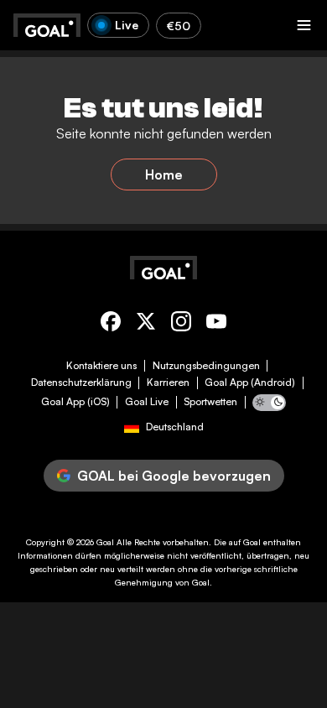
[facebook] (110, 324)
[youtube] (216, 324)
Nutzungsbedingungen (206, 366)
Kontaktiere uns (101, 366)
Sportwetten (210, 402)
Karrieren (168, 382)
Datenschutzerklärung (81, 382)
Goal (105, 542)
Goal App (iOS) (75, 402)
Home (164, 174)
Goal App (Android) (250, 382)
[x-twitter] (145, 324)
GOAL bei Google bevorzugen (174, 475)
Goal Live (147, 402)
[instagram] (181, 324)
